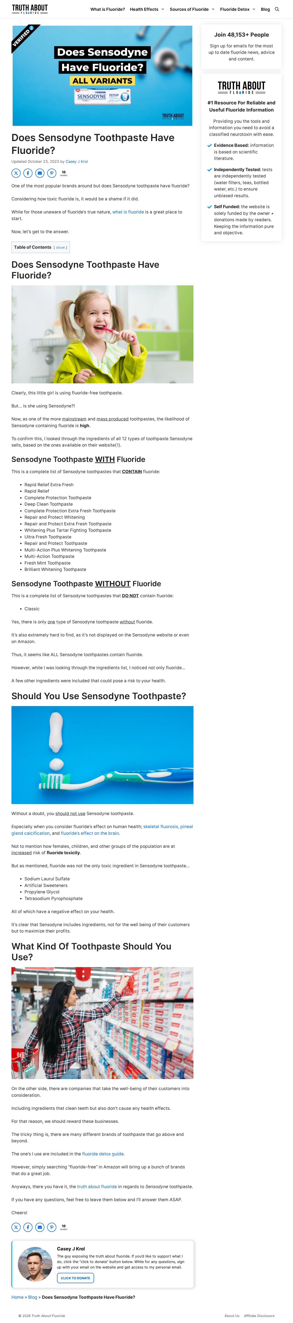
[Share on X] (16, 173)
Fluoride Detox (235, 9)
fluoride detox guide (103, 1154)
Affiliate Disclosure (259, 1316)
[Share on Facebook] (28, 173)
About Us (232, 1316)
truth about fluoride (97, 1186)
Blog (265, 9)
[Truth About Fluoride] (29, 9)
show (60, 247)
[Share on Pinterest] (51, 173)
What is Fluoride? (107, 9)
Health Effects (144, 9)
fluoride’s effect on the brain (90, 833)
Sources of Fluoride (189, 9)
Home (17, 1297)
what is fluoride (128, 212)
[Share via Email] (39, 173)
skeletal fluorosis (160, 826)
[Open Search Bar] (277, 9)
